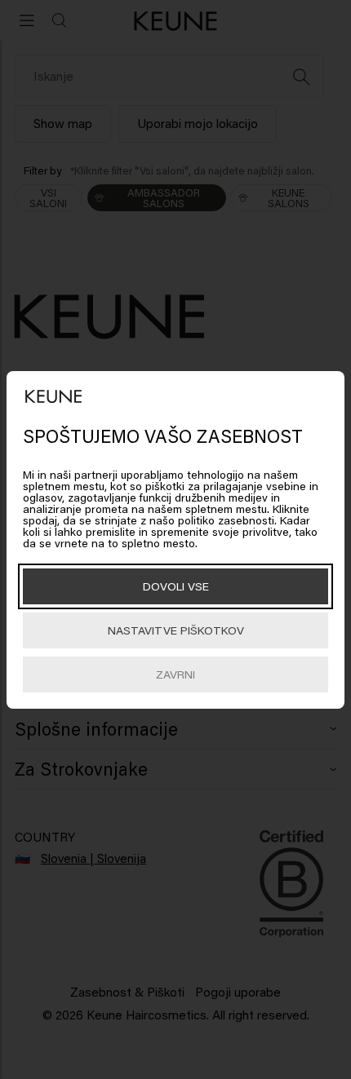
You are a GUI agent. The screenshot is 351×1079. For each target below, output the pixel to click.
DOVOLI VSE (176, 586)
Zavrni (175, 674)
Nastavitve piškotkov (176, 630)
